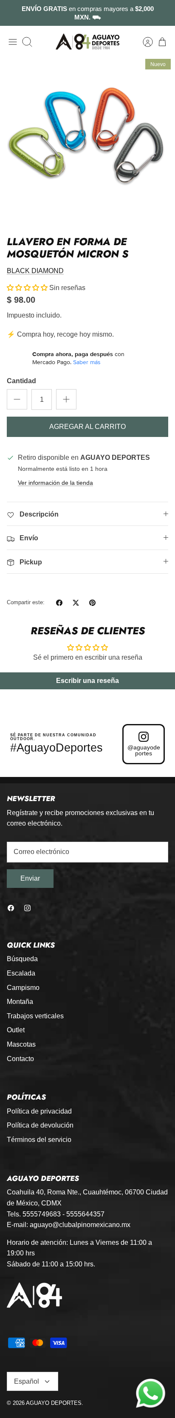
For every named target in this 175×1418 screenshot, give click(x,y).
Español (26, 1381)
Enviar (30, 878)
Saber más (87, 362)
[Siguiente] (163, 13)
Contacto (20, 1058)
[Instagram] (27, 908)
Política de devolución (40, 1125)
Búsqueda (22, 958)
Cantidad (21, 380)
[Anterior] (12, 13)
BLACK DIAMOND (35, 270)
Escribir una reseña (87, 680)
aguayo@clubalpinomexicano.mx (80, 1224)
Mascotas (21, 1044)
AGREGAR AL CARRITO (87, 426)
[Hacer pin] (92, 602)
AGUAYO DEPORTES (54, 1403)
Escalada (21, 973)
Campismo (23, 987)
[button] (27, 287)
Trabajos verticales (35, 1016)
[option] (87, 142)
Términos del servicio (39, 1139)
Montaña (20, 1001)
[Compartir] (59, 602)
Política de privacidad (39, 1111)
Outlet (16, 1030)
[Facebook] (11, 908)
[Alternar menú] (12, 42)
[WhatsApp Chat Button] (150, 1393)
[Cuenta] (143, 42)
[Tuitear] (76, 602)
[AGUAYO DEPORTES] (87, 41)
